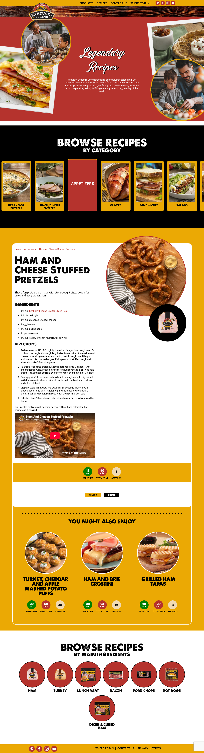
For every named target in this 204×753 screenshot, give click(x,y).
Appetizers (30, 249)
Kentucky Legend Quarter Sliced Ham (48, 311)
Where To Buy (140, 3)
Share (93, 495)
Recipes (102, 3)
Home (18, 249)
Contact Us (119, 3)
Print (111, 495)
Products (86, 3)
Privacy (143, 748)
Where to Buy (104, 748)
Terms (156, 748)
